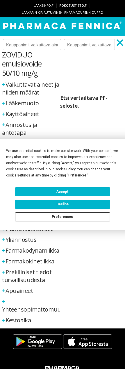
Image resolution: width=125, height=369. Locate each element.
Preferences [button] (77, 175)
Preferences (62, 217)
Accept (62, 192)
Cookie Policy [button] (65, 169)
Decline (62, 204)
